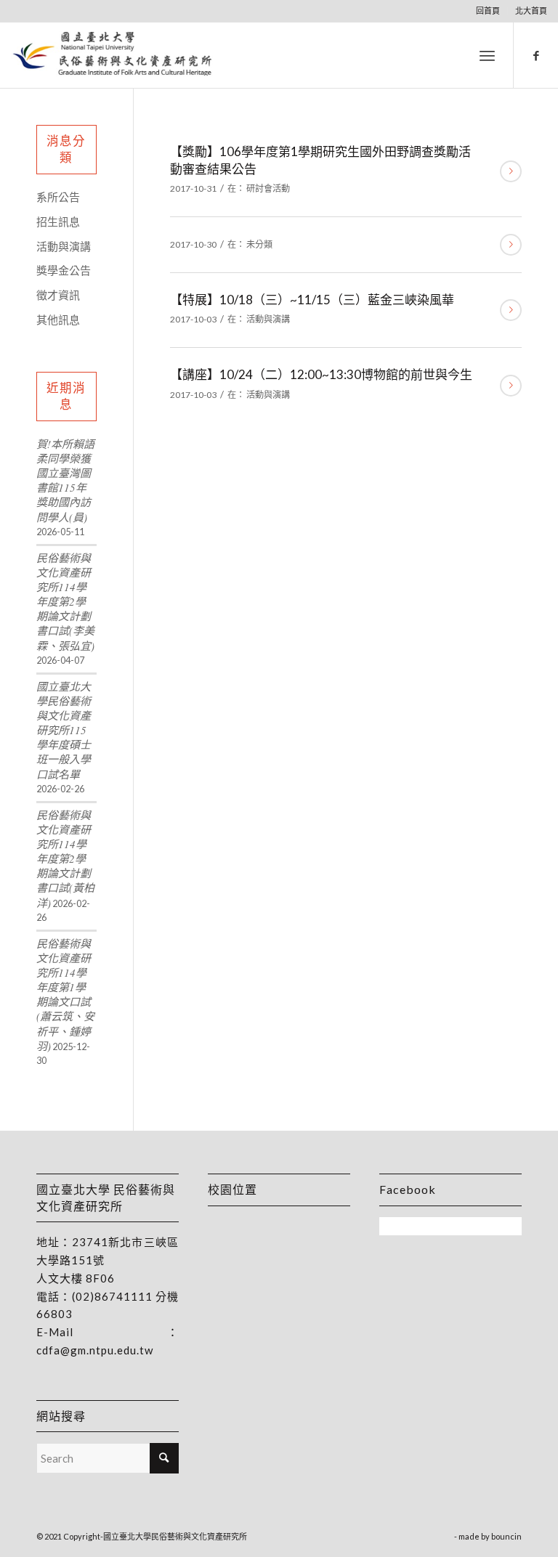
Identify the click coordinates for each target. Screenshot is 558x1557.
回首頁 (488, 10)
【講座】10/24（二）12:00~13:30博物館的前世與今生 (321, 374)
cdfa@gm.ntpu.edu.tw (94, 1350)
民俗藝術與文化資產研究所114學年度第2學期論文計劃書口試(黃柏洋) (65, 859)
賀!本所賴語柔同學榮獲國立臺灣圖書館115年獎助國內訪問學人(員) (65, 480)
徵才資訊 (58, 294)
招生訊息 (58, 221)
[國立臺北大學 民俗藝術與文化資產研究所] (112, 55)
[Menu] (487, 55)
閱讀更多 (511, 171)
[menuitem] (488, 11)
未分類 (259, 244)
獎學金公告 (63, 270)
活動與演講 (268, 319)
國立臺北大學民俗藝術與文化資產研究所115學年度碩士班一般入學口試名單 (63, 730)
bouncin (506, 1536)
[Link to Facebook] (536, 55)
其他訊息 (58, 319)
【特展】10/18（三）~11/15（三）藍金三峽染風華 (312, 299)
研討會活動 (268, 188)
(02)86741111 (112, 1296)
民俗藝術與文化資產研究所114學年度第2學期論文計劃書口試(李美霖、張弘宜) (65, 601)
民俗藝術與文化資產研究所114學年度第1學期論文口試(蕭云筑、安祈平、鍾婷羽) (65, 994)
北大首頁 (531, 10)
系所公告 (58, 196)
